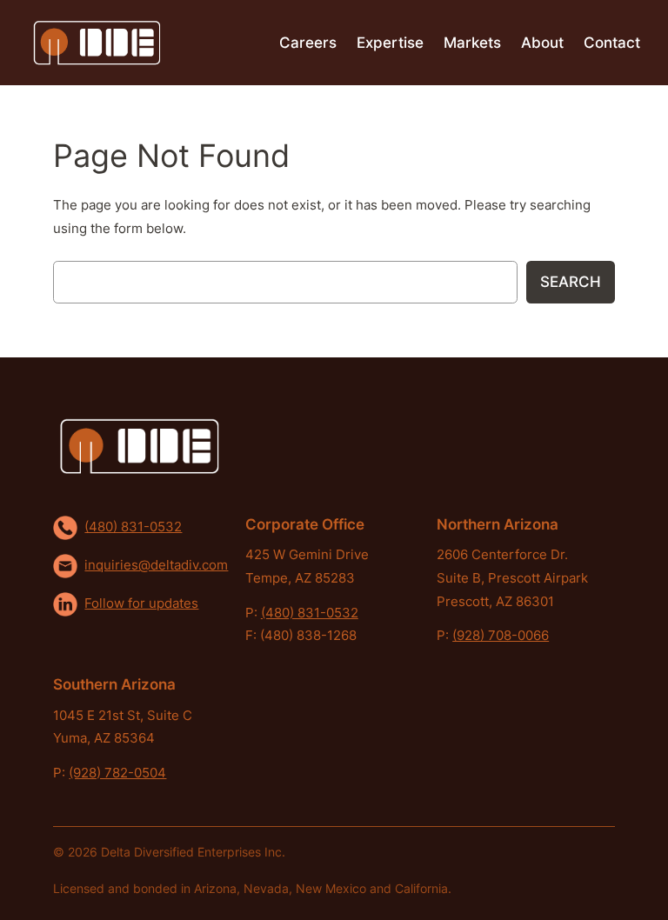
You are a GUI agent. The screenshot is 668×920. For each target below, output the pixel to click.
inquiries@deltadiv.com (156, 565)
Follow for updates (141, 603)
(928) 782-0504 (117, 773)
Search (570, 281)
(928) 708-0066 (500, 635)
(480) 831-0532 (133, 527)
